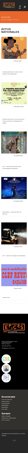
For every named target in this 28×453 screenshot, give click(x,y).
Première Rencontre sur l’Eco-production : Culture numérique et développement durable (13, 111)
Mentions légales (6, 416)
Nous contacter (6, 420)
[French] (21, 6)
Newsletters (5, 407)
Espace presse (5, 401)
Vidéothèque (5, 405)
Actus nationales (7, 61)
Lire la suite (6, 78)
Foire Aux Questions (7, 399)
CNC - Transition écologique (11, 250)
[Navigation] (25, 7)
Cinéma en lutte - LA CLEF (11, 292)
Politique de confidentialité (9, 418)
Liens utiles (4, 409)
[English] (20, 8)
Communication (6, 403)
